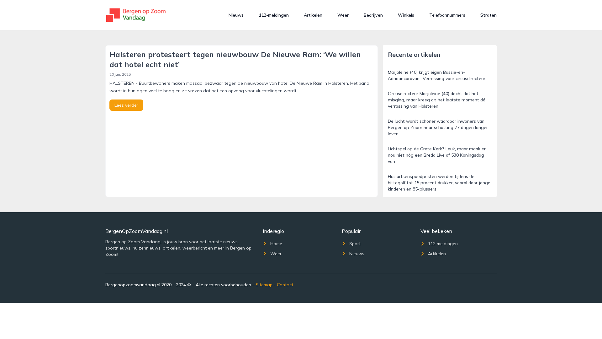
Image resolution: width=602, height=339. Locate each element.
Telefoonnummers (447, 15)
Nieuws (236, 15)
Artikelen (313, 15)
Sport (355, 243)
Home (276, 243)
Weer (343, 15)
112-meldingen (274, 15)
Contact (285, 285)
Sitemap (264, 285)
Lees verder (126, 105)
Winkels (406, 15)
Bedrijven (373, 15)
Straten (488, 15)
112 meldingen (443, 243)
